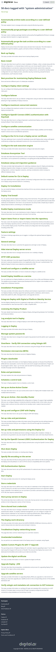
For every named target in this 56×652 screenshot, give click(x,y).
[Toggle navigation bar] (2, 2)
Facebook (3, 619)
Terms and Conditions (7, 635)
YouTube (3, 624)
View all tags (4, 12)
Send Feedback (5, 609)
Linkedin (3, 622)
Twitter (3, 617)
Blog (2, 606)
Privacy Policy (5, 633)
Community (4, 604)
